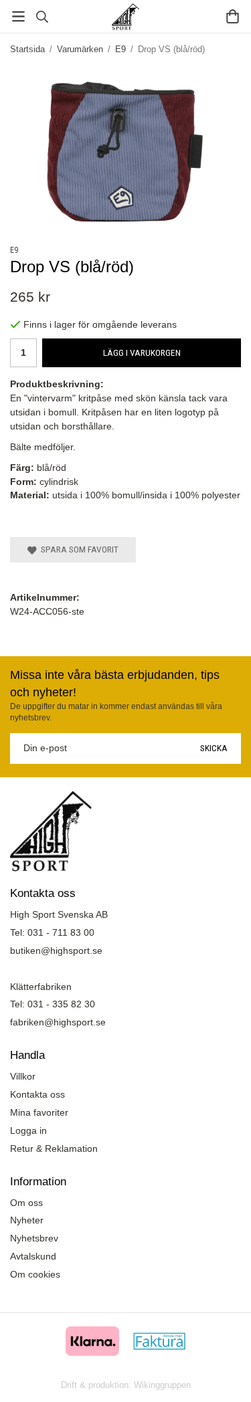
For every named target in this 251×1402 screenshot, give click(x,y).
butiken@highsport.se (56, 950)
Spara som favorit (77, 549)
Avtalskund (33, 1256)
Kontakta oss (37, 1094)
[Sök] (42, 17)
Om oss (26, 1202)
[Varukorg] (232, 16)
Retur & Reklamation (54, 1148)
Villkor (22, 1076)
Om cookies (35, 1274)
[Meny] (18, 16)
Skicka (214, 747)
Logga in (28, 1130)
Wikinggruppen (162, 1385)
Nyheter (27, 1220)
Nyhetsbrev (34, 1238)
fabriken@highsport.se (58, 1022)
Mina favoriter (39, 1112)
